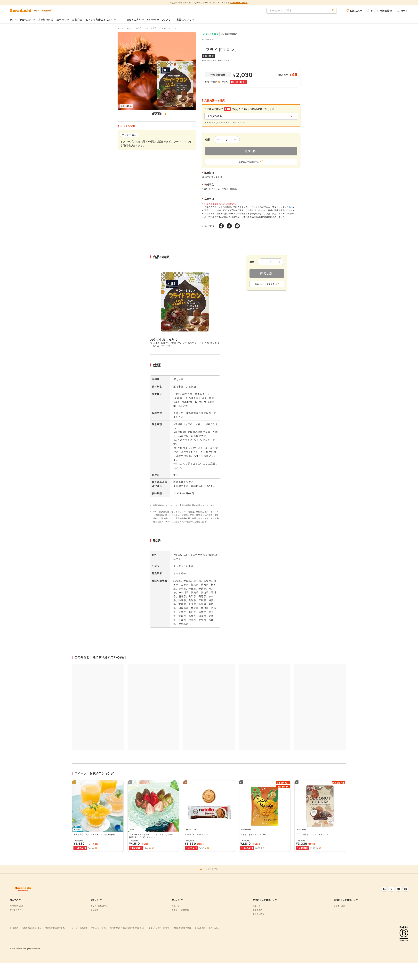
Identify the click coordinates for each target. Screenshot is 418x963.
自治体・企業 (339, 906)
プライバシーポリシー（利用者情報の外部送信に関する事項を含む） (118, 928)
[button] (96, 848)
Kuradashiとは (16, 906)
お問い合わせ (214, 928)
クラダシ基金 (258, 914)
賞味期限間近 (45, 19)
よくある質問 (200, 928)
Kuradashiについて (159, 19)
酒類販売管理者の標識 (182, 928)
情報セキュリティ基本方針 (159, 928)
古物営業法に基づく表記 (31, 928)
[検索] (333, 10)
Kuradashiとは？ (238, 2)
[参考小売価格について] (219, 82)
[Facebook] (384, 889)
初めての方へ (133, 19)
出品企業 (94, 910)
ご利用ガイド (15, 910)
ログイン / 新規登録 (42, 10)
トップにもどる (210, 869)
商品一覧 (175, 906)
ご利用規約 (14, 928)
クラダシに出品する (99, 906)
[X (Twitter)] (391, 889)
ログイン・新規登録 (180, 910)
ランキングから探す (21, 19)
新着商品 (77, 19)
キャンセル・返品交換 (78, 928)
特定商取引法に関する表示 (55, 928)
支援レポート (258, 906)
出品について (184, 19)
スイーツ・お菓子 (134, 28)
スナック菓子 (150, 28)
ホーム (120, 28)
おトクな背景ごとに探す (99, 19)
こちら (290, 207)
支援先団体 (257, 910)
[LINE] (398, 889)
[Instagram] (405, 889)
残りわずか (62, 19)
